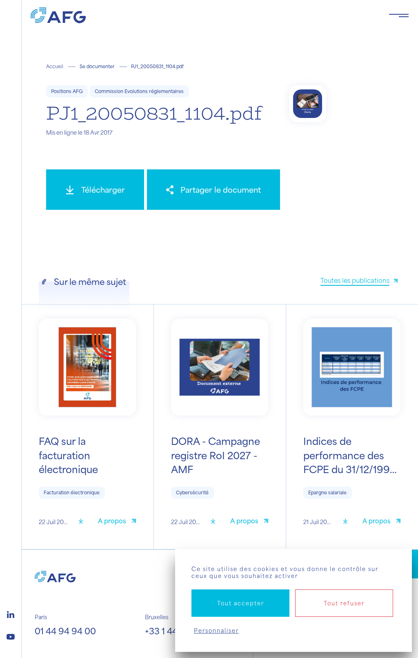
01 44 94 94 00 (65, 630)
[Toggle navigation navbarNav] (399, 15)
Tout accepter (240, 603)
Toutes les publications (354, 280)
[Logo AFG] (203, 15)
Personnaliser (216, 630)
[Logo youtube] (11, 635)
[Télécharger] (83, 521)
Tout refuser (344, 603)
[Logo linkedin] (10, 613)
